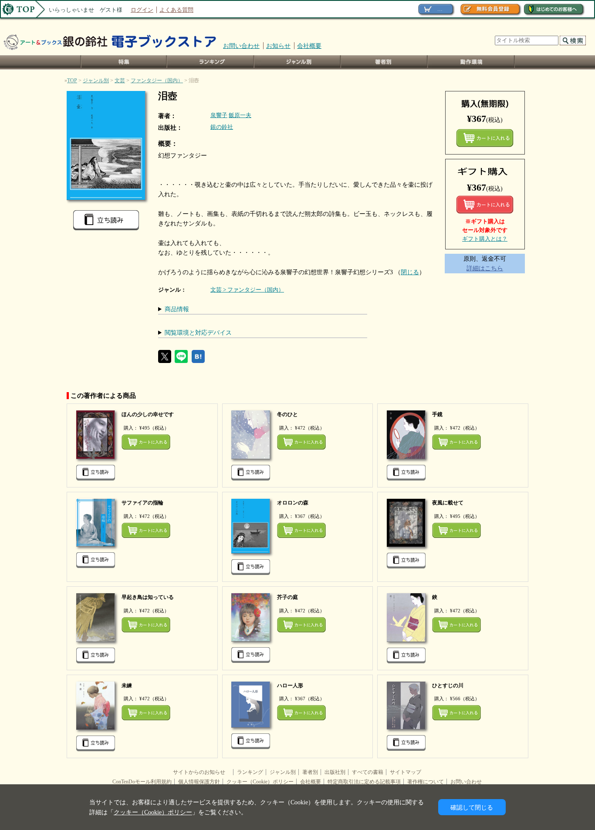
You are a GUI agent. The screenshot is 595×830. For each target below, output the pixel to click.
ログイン (142, 10)
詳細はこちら (485, 268)
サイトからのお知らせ (201, 772)
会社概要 (309, 45)
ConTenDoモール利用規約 (142, 782)
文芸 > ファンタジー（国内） (247, 289)
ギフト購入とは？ (484, 238)
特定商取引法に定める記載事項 (364, 782)
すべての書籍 (367, 772)
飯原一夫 (240, 115)
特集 (123, 62)
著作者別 (384, 62)
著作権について (425, 782)
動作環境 (471, 62)
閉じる (410, 272)
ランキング (210, 62)
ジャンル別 (297, 62)
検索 (573, 40)
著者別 (310, 772)
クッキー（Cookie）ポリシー (260, 782)
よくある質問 (176, 10)
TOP (72, 80)
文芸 (120, 80)
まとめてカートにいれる (485, 138)
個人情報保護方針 (199, 782)
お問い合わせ (241, 45)
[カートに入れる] (485, 204)
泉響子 (218, 115)
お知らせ (278, 45)
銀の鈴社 (221, 127)
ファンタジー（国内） (157, 80)
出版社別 (335, 772)
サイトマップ (405, 772)
